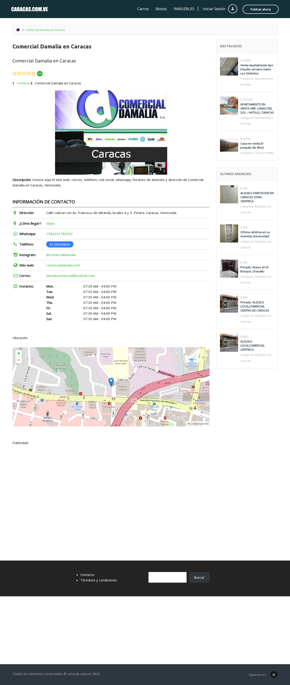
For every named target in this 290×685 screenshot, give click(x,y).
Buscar (199, 577)
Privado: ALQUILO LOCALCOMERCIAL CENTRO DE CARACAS (254, 306)
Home (22, 83)
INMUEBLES (184, 8)
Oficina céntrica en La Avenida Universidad (255, 234)
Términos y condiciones (98, 580)
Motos (161, 8)
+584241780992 (59, 233)
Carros (143, 8)
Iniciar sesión (214, 8)
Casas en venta (264, 153)
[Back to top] (275, 656)
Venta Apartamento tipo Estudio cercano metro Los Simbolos (256, 69)
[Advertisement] (111, 482)
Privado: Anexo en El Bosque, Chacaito (254, 269)
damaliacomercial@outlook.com (70, 275)
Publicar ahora (261, 9)
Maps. (51, 223)
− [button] (18, 360)
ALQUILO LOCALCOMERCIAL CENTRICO (252, 345)
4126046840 (60, 244)
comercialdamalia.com (63, 265)
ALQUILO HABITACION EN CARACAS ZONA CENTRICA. (257, 197)
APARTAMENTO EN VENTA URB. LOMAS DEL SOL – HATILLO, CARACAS (257, 108)
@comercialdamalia (61, 254)
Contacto (87, 574)
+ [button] (18, 353)
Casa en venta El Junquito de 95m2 (252, 145)
